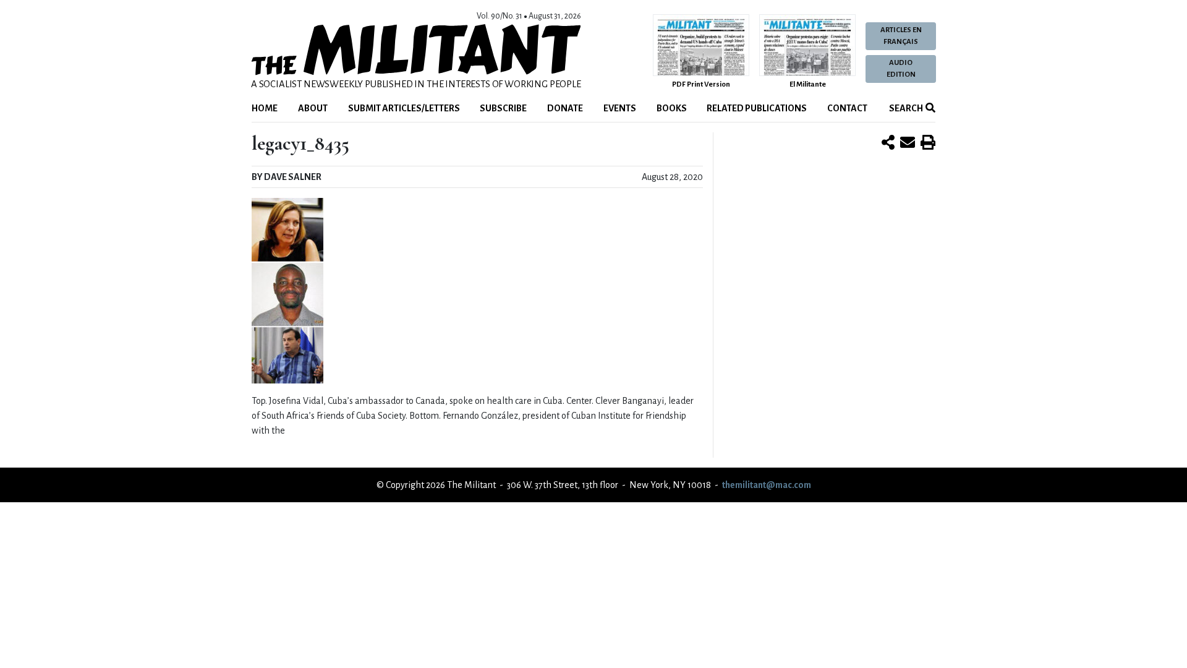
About (313, 108)
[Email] (907, 143)
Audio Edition (901, 69)
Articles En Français (901, 36)
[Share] (888, 143)
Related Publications (757, 108)
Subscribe (503, 108)
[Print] (928, 143)
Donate (565, 108)
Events (619, 108)
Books (672, 108)
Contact (847, 108)
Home (265, 108)
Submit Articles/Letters (404, 108)
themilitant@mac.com (766, 485)
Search (905, 108)
